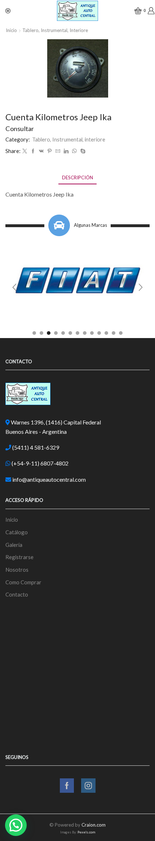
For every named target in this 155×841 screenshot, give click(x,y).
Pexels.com (86, 832)
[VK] (41, 151)
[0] (135, 10)
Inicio (11, 30)
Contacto (16, 594)
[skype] (82, 151)
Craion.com (93, 825)
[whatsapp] (74, 151)
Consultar (19, 128)
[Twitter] (25, 151)
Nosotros (16, 569)
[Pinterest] (49, 151)
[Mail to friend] (58, 151)
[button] (34, 333)
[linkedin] (66, 151)
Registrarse (19, 557)
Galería (13, 544)
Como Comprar (23, 582)
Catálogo (16, 532)
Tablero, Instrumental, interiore (55, 30)
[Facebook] (33, 151)
